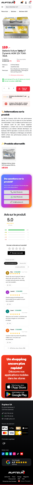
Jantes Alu (7, 477)
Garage (19, 477)
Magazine (26, 477)
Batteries (13, 11)
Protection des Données (9, 481)
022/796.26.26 (17, 192)
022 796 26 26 (8, 413)
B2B (19, 479)
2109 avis (14, 464)
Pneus (13, 477)
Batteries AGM (23, 11)
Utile (10, 285)
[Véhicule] (22, 2)
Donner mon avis (17, 253)
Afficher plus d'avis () (17, 348)
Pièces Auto (4, 11)
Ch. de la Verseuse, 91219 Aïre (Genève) (8, 407)
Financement (12, 479)
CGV (23, 479)
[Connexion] (26, 2)
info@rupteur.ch (16, 202)
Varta (18, 61)
